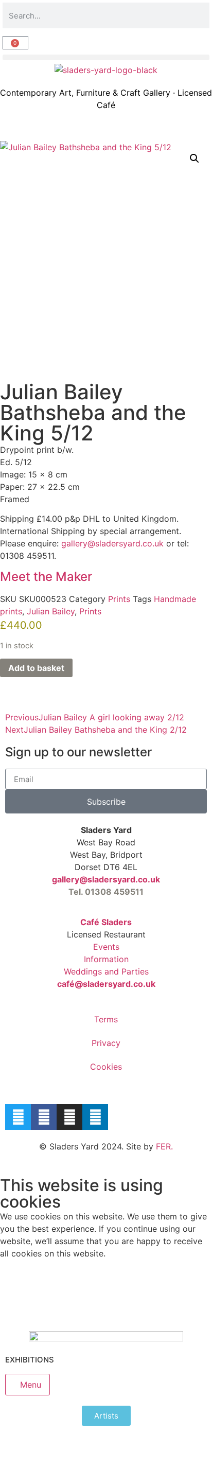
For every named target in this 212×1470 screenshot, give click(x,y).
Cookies (106, 1066)
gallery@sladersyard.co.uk (106, 879)
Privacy (106, 1043)
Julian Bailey (51, 611)
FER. (164, 1146)
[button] (106, 57)
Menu (30, 1384)
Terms (106, 1019)
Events (106, 947)
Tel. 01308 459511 (106, 892)
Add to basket (36, 668)
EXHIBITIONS (29, 1360)
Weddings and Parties (106, 971)
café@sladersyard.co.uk (106, 984)
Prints (119, 599)
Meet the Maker (46, 576)
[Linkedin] (95, 1117)
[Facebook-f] (44, 1117)
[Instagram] (69, 1117)
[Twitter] (18, 1117)
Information (106, 959)
